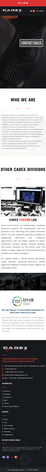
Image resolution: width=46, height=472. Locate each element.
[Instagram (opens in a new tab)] (21, 3)
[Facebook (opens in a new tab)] (19, 3)
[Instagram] (7, 457)
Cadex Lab (23, 220)
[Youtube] (15, 457)
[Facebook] (3, 457)
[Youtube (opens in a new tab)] (26, 3)
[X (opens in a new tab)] (24, 3)
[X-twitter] (11, 457)
